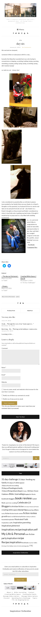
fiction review (30, 513)
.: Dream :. (5, 286)
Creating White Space (13, 594)
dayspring (22, 510)
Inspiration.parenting (22, 522)
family (3, 513)
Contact (31, 592)
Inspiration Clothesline (20, 552)
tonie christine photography (21, 546)
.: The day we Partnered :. (10, 276)
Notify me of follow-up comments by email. (16, 395)
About (9, 592)
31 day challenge (10, 479)
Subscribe (20, 579)
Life (20, 40)
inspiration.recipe (12, 529)
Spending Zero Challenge (21, 598)
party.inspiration (9, 538)
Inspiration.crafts (7, 523)
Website (4, 382)
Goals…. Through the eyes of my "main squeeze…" (18, 324)
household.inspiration (8, 519)
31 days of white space (15, 483)
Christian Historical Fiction (31, 506)
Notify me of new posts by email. (13, 399)
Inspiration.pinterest (11, 525)
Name (4, 367)
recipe (20, 538)
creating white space (10, 510)
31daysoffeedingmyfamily (12, 488)
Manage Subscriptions (11, 596)
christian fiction (17, 506)
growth (4, 516)
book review (23, 498)
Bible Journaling (16, 494)
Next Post (30, 310)
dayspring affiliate (33, 510)
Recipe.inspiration (11, 542)
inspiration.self (30, 529)
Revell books (25, 542)
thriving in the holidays (8, 546)
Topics (35, 598)
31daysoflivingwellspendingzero (13, 491)
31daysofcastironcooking (10, 485)
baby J (25, 491)
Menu (21, 29)
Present (7, 598)
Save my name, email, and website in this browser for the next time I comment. (20, 391)
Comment (5, 348)
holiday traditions (31, 516)
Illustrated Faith (21, 519)
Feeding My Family (29, 594)
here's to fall (11, 516)
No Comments (26, 47)
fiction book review (16, 513)
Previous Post (11, 310)
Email (4, 375)
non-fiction (29, 534)
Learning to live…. (7, 334)
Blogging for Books (30, 494)
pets (17, 296)
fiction (7, 513)
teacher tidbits (33, 542)
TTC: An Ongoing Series (20, 600)
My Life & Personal (8, 296)
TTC (31, 546)
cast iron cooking (11, 503)
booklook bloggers (8, 499)
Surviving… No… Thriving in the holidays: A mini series (19, 329)
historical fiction (20, 516)
